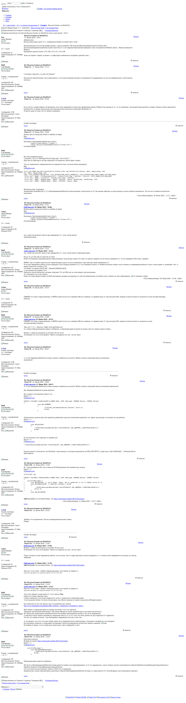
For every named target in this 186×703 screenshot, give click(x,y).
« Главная (5, 689)
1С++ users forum (9, 25)
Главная (8, 15)
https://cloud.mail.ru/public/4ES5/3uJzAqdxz (69, 499)
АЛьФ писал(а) (30, 384)
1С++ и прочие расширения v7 (28, 25)
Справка (8, 17)
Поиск (7, 19)
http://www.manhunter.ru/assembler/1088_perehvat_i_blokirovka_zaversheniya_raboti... (54, 606)
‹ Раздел (12, 689)
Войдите (5, 8)
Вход (7, 21)
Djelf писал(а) (29, 207)
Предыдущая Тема (37, 28)
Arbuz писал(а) (29, 251)
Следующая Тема (52, 28)
